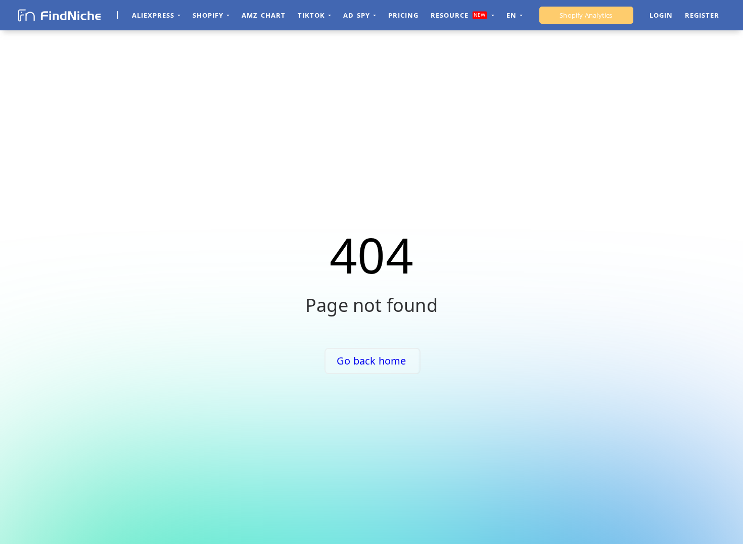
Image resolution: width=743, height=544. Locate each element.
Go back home (371, 361)
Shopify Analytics (586, 15)
